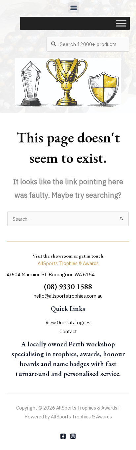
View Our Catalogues (68, 322)
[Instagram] (73, 436)
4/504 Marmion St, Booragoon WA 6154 (51, 274)
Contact (68, 331)
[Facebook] (63, 436)
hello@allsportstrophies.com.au (68, 296)
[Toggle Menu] (121, 23)
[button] (73, 7)
